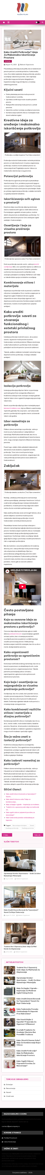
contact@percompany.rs (11, 1126)
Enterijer (8, 61)
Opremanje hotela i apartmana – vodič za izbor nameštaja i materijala (22, 875)
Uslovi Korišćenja (10, 1142)
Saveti (32, 825)
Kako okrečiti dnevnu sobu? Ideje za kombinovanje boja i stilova (39, 835)
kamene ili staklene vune (12, 408)
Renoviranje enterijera (20, 825)
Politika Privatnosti (10, 1138)
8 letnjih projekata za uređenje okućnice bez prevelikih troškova (26, 1032)
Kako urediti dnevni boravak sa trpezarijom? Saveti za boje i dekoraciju (21, 911)
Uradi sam (10, 1096)
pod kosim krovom (15, 634)
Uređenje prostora (28, 828)
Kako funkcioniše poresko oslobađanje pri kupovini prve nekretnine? (27, 1011)
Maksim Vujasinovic (27, 64)
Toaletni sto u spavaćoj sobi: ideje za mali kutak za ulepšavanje (20, 948)
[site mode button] (37, 22)
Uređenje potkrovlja (12, 828)
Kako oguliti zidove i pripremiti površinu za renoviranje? (8, 835)
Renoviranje (10, 1088)
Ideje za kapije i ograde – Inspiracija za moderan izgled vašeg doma (27, 990)
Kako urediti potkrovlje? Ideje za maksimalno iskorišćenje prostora (27, 1053)
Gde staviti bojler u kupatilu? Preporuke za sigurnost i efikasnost (26, 1021)
